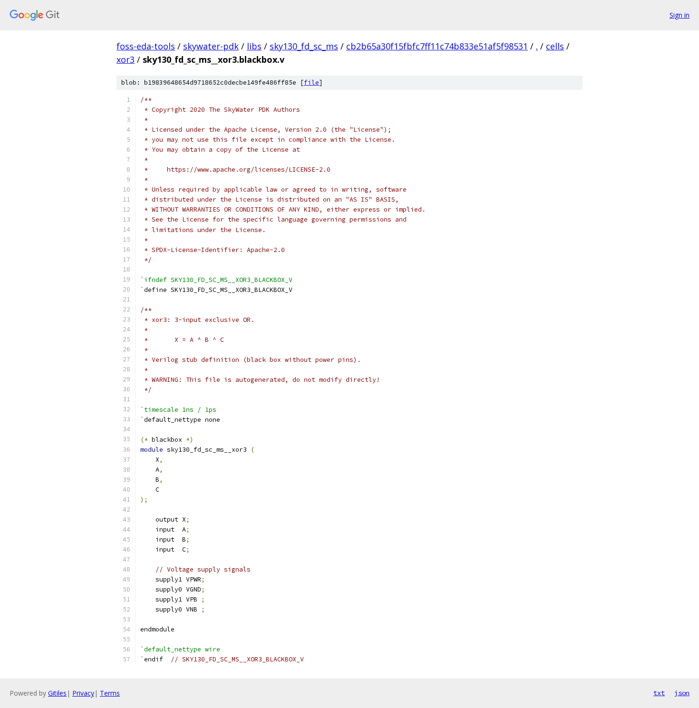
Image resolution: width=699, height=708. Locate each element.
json (681, 693)
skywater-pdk (211, 46)
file (311, 82)
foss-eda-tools (145, 46)
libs (254, 46)
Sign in (679, 14)
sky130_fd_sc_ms (304, 46)
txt (659, 693)
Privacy (83, 693)
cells (555, 46)
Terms (110, 693)
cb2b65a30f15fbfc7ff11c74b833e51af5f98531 (437, 46)
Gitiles (57, 693)
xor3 (125, 59)
